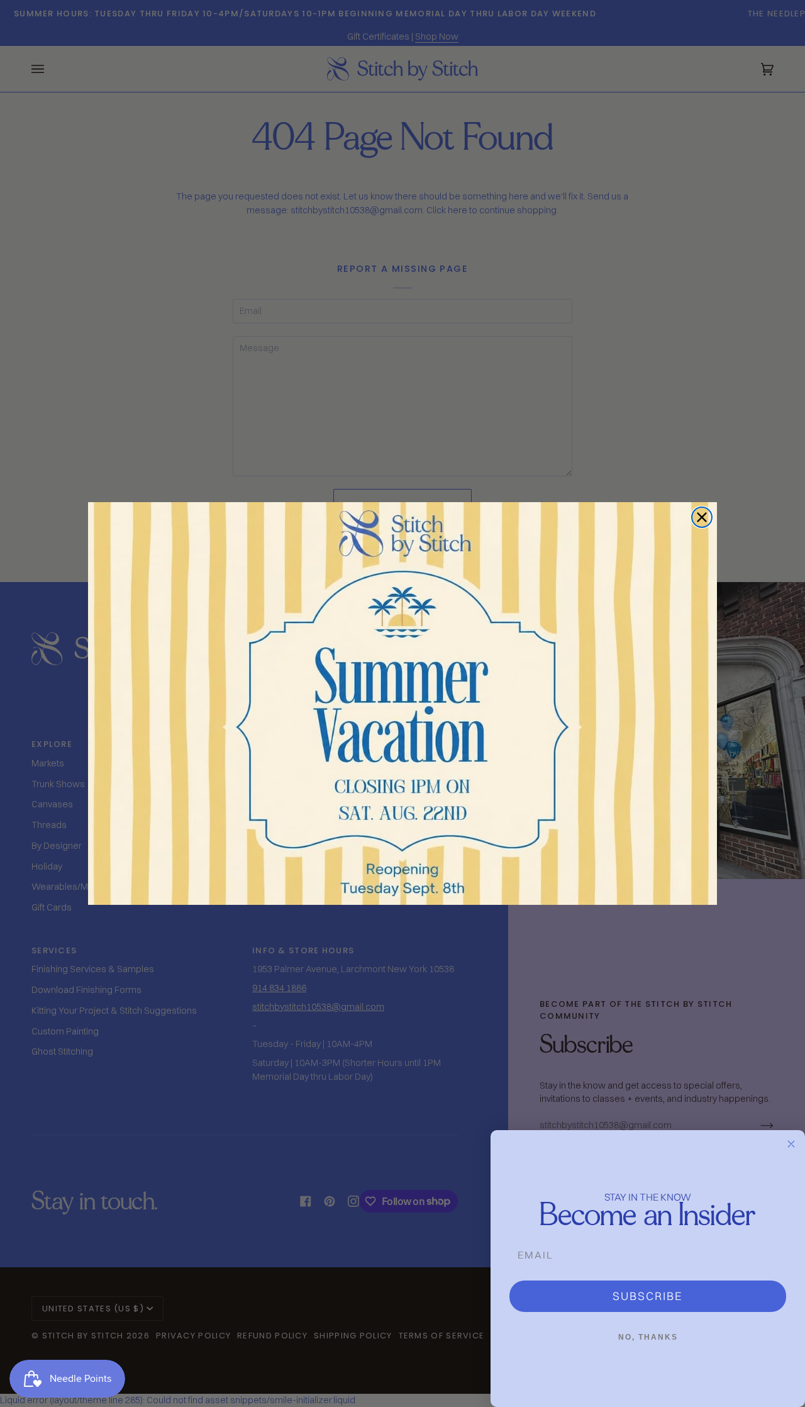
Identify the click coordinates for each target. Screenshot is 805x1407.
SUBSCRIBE (648, 1296)
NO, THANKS (648, 1337)
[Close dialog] (702, 517)
